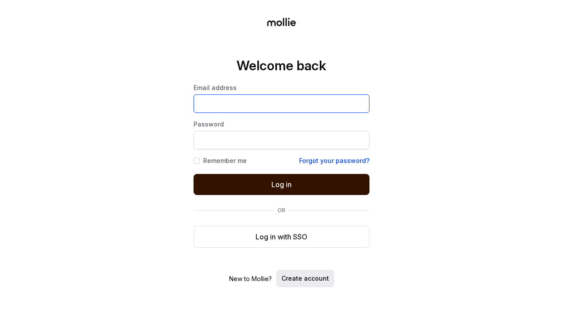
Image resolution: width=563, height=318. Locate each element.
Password (209, 124)
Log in (281, 184)
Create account (305, 278)
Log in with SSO (281, 236)
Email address (215, 87)
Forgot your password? (334, 160)
